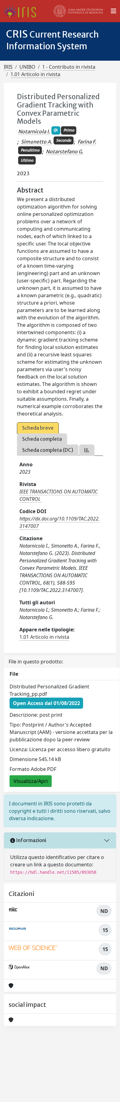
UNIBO (27, 66)
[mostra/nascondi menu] (113, 11)
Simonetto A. (36, 142)
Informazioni (30, 840)
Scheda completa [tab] (42, 439)
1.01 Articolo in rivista (35, 74)
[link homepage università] (78, 11)
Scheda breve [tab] (38, 428)
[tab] (86, 450)
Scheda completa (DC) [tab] (47, 450)
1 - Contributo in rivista (68, 66)
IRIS (8, 66)
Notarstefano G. (64, 151)
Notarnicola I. (34, 131)
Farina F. (87, 142)
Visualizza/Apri (31, 781)
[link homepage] (22, 11)
